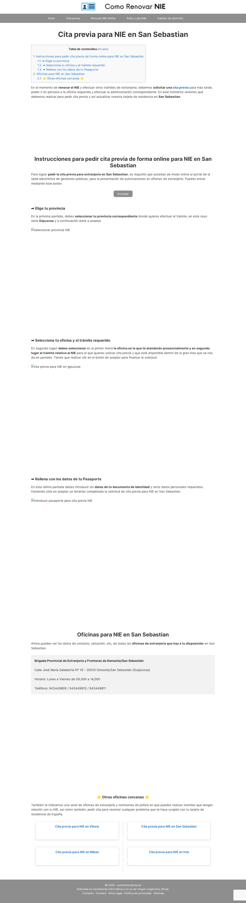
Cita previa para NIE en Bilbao (77, 852)
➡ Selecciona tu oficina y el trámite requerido (71, 65)
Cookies (101, 893)
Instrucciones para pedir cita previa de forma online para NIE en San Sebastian (88, 56)
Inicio (51, 18)
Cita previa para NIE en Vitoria (77, 826)
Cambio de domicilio (170, 18)
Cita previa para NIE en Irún (169, 852)
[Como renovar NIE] (123, 6)
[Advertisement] (123, 129)
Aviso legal (115, 893)
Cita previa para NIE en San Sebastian (169, 826)
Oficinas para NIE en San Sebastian (58, 74)
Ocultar (103, 49)
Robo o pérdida (136, 18)
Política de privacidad (137, 893)
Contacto (88, 893)
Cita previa (73, 18)
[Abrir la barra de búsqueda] (196, 18)
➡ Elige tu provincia (53, 61)
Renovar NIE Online (103, 18)
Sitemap (159, 893)
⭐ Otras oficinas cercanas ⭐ (60, 78)
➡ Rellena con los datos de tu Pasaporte (67, 69)
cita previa (181, 87)
